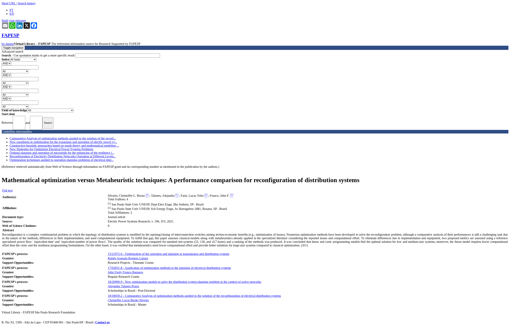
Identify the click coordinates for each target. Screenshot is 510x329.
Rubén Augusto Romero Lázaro (128, 258)
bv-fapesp (8, 43)
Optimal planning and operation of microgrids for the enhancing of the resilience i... (62, 152)
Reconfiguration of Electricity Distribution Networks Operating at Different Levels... (63, 156)
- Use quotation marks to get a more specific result (38, 55)
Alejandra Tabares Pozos (123, 286)
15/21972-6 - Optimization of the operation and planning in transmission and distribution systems (168, 254)
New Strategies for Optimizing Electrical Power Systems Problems (51, 149)
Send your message (14, 20)
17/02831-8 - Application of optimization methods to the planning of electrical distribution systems (169, 268)
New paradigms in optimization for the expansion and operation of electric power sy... (63, 142)
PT (11, 10)
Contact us (102, 322)
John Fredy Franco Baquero (125, 272)
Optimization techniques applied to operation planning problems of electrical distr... (62, 160)
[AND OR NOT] (6, 63)
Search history (27, 3)
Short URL (9, 3)
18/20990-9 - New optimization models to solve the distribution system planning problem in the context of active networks (184, 282)
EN (12, 13)
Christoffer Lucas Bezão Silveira (128, 300)
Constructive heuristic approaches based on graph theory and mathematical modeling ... (64, 145)
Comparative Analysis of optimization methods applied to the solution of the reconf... (63, 138)
